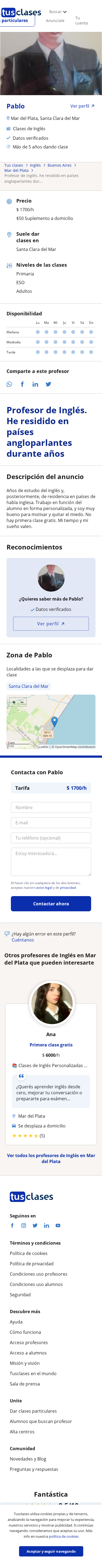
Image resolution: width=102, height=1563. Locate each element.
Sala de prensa (25, 1384)
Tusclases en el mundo (33, 1373)
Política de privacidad (32, 1264)
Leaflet (43, 747)
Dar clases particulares (33, 1411)
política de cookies (64, 1536)
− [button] (22, 702)
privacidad (68, 887)
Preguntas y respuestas (34, 1469)
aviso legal (44, 887)
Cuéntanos (23, 940)
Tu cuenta (81, 20)
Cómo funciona (25, 1332)
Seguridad (20, 1295)
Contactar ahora (51, 904)
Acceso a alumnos (28, 1353)
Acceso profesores (29, 1343)
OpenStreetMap (66, 747)
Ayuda (16, 1322)
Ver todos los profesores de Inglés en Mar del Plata (51, 1158)
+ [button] (14, 702)
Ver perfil (48, 624)
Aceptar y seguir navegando (51, 1551)
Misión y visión (25, 1363)
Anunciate (55, 20)
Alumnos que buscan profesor (41, 1421)
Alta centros (22, 1432)
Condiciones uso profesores (38, 1274)
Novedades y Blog (28, 1459)
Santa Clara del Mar (29, 686)
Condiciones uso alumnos (36, 1284)
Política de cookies (29, 1253)
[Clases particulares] (21, 19)
